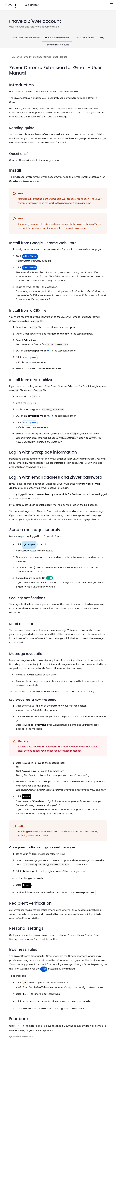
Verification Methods (29, 918)
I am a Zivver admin (84, 37)
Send (43, 969)
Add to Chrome (30, 256)
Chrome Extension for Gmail (56, 249)
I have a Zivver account (57, 37)
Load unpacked (29, 358)
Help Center (31, 5)
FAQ (102, 37)
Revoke (26, 797)
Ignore (26, 994)
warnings (24, 960)
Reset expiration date (85, 893)
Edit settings (28, 871)
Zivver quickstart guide (58, 44)
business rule (97, 960)
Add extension (29, 268)
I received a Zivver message (26, 37)
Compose (29, 544)
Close (25, 1002)
